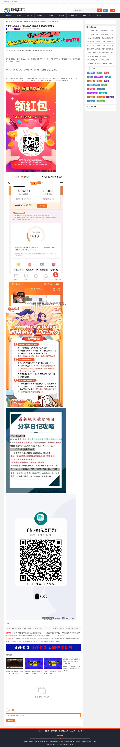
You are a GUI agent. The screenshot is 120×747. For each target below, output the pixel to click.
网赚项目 (100, 101)
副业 (99, 73)
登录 (105, 10)
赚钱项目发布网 (63, 731)
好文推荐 (61, 15)
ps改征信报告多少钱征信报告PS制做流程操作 (99, 63)
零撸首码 (91, 73)
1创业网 (72, 731)
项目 (106, 81)
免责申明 (60, 735)
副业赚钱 (39, 15)
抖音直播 (110, 97)
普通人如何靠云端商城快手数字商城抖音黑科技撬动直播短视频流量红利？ (101, 49)
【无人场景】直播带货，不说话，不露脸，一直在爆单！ (101, 34)
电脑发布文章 (73, 15)
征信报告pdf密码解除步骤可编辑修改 (97, 56)
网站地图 (55, 744)
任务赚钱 (50, 15)
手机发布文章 (86, 15)
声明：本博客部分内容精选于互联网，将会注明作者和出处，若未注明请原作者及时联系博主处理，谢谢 (68, 741)
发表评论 (10, 720)
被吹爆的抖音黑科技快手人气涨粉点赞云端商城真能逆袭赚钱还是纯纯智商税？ (101, 41)
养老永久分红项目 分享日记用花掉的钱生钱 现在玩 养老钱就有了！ (31, 26)
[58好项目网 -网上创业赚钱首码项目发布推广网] (14, 10)
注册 (112, 10)
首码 (107, 77)
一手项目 (36, 741)
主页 (15, 21)
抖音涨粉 (100, 97)
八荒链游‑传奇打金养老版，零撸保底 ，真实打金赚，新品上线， (14, 673)
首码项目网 (54, 731)
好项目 (19, 15)
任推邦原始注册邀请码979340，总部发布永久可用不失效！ (33, 673)
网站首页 (9, 15)
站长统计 (49, 744)
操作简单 (100, 89)
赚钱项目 (103, 93)
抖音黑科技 (99, 77)
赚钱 (90, 77)
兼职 (104, 85)
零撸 (106, 73)
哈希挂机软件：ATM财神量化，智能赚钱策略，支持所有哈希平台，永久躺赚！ (71, 669)
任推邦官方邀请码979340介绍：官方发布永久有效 (52, 673)
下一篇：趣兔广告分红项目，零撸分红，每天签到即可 (65, 628)
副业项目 (91, 81)
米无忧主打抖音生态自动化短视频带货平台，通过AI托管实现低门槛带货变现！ (101, 45)
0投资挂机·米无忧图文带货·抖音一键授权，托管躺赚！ (101, 52)
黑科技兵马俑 (92, 93)
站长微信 (98, 15)
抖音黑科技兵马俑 (93, 85)
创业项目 (91, 101)
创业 (99, 81)
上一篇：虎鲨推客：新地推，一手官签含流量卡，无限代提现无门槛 (25, 628)
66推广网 (79, 731)
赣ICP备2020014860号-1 (66, 744)
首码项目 (29, 15)
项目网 (47, 731)
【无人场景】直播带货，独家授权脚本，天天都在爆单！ (101, 30)
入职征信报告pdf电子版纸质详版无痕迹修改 (99, 60)
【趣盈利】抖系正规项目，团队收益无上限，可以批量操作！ (101, 38)
